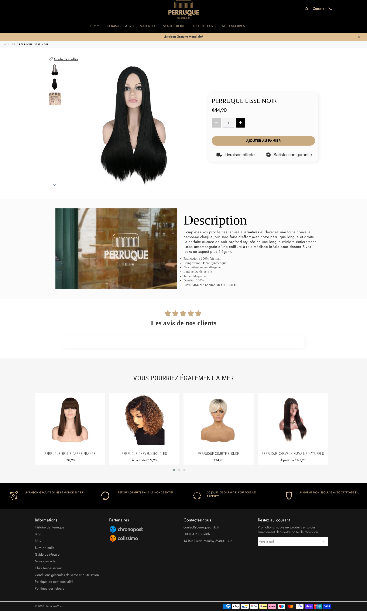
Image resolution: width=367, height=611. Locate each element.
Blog (38, 534)
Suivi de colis (44, 547)
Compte (318, 8)
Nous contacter (45, 561)
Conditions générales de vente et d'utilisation (67, 574)
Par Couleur (203, 26)
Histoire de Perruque (49, 527)
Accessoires (234, 26)
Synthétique (174, 26)
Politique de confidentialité (54, 581)
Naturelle (149, 26)
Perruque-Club (54, 606)
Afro (129, 26)
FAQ (38, 540)
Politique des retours (49, 588)
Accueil (10, 44)
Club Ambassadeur (48, 568)
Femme (96, 26)
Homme (113, 26)
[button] (174, 470)
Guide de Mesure (47, 554)
